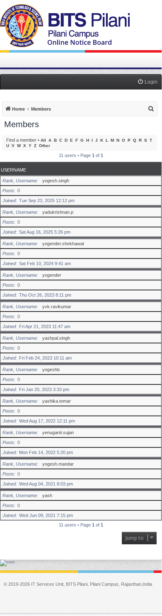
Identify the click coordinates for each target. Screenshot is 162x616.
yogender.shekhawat (63, 243)
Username (13, 169)
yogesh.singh (55, 180)
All (43, 140)
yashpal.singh (56, 338)
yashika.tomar (56, 401)
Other (44, 145)
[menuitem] (147, 82)
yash (47, 495)
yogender (51, 275)
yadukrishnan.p (57, 212)
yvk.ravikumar (56, 306)
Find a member (21, 140)
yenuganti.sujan (58, 432)
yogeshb (51, 369)
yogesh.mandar (58, 463)
